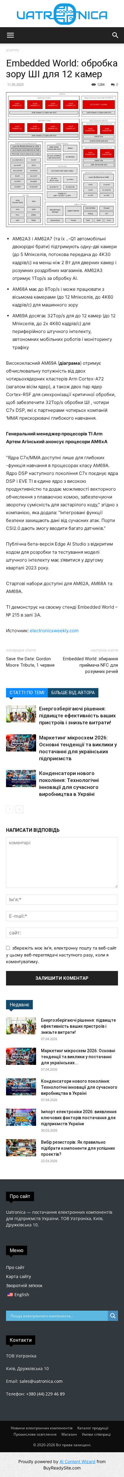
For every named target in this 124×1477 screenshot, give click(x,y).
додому (12, 49)
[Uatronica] (62, 14)
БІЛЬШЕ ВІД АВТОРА (73, 692)
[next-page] (19, 809)
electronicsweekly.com (54, 630)
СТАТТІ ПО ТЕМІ (27, 692)
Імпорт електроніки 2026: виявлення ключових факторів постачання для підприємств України (78, 1117)
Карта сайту (18, 1276)
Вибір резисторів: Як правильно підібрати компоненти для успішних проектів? (78, 1148)
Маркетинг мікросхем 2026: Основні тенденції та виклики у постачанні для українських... (78, 1056)
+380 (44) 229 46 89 (45, 1394)
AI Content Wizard (77, 1461)
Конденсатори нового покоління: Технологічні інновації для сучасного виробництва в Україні (79, 1087)
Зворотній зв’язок (24, 1285)
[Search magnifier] (113, 1316)
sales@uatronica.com (41, 1381)
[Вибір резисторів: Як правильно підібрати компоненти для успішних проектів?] (21, 1147)
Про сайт (15, 1267)
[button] (10, 35)
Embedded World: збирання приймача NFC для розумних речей (90, 665)
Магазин (69, 1434)
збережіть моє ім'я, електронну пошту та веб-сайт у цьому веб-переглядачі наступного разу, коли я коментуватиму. (61, 954)
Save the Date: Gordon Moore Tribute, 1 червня (30, 662)
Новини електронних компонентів (42, 1428)
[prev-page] (10, 809)
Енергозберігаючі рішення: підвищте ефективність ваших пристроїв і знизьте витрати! (77, 716)
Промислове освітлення (35, 1434)
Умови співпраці (96, 1434)
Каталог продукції (92, 1428)
